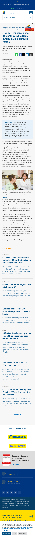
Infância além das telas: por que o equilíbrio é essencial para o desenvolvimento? (16, 336)
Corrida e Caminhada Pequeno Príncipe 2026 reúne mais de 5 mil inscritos (16, 392)
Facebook (20, 54)
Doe (10, 27)
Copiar (31, 54)
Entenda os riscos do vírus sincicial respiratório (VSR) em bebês (16, 311)
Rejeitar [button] (14, 533)
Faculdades (15, 27)
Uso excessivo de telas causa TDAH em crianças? (15, 364)
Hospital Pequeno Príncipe (8, 13)
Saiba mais (15, 464)
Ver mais (17, 415)
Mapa (30, 516)
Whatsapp (16, 54)
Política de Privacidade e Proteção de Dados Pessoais (15, 529)
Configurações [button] (22, 533)
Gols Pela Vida (23, 27)
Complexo (5, 27)
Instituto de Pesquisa (14, 29)
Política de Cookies (26, 527)
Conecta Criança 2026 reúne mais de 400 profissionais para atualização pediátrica (16, 260)
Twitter (23, 54)
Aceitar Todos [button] (6, 533)
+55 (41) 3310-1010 (12, 474)
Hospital (4, 29)
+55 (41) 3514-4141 (12, 482)
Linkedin (27, 54)
